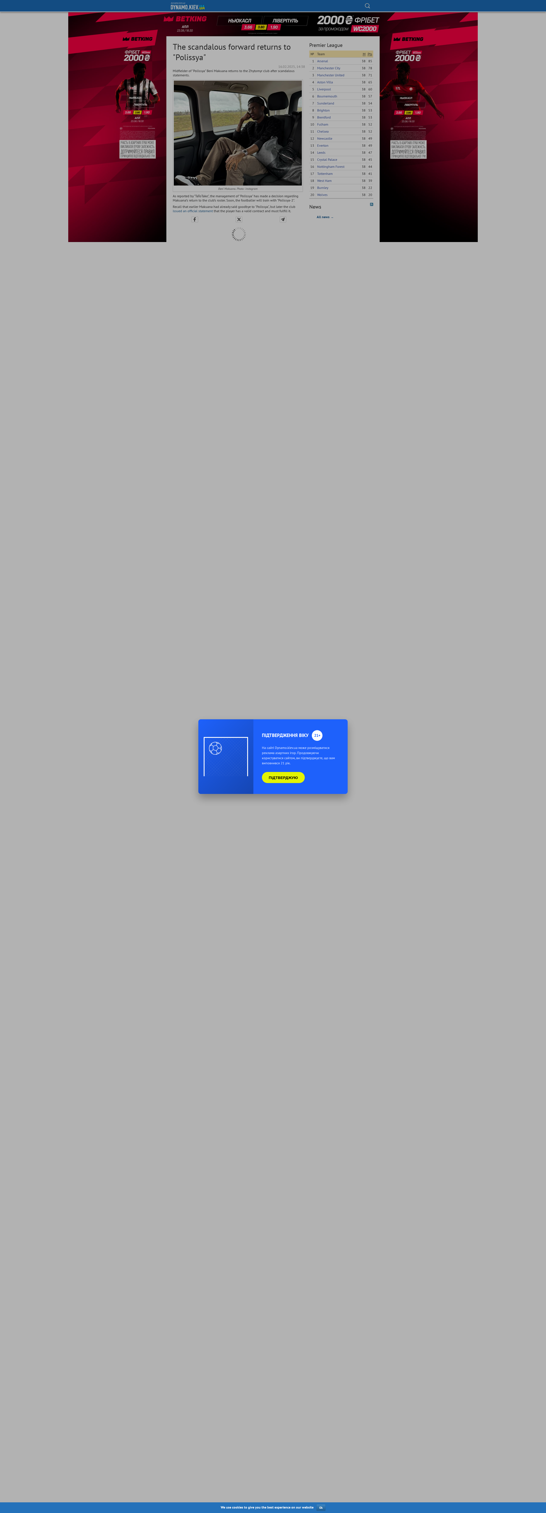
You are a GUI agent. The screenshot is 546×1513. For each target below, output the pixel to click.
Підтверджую (283, 777)
